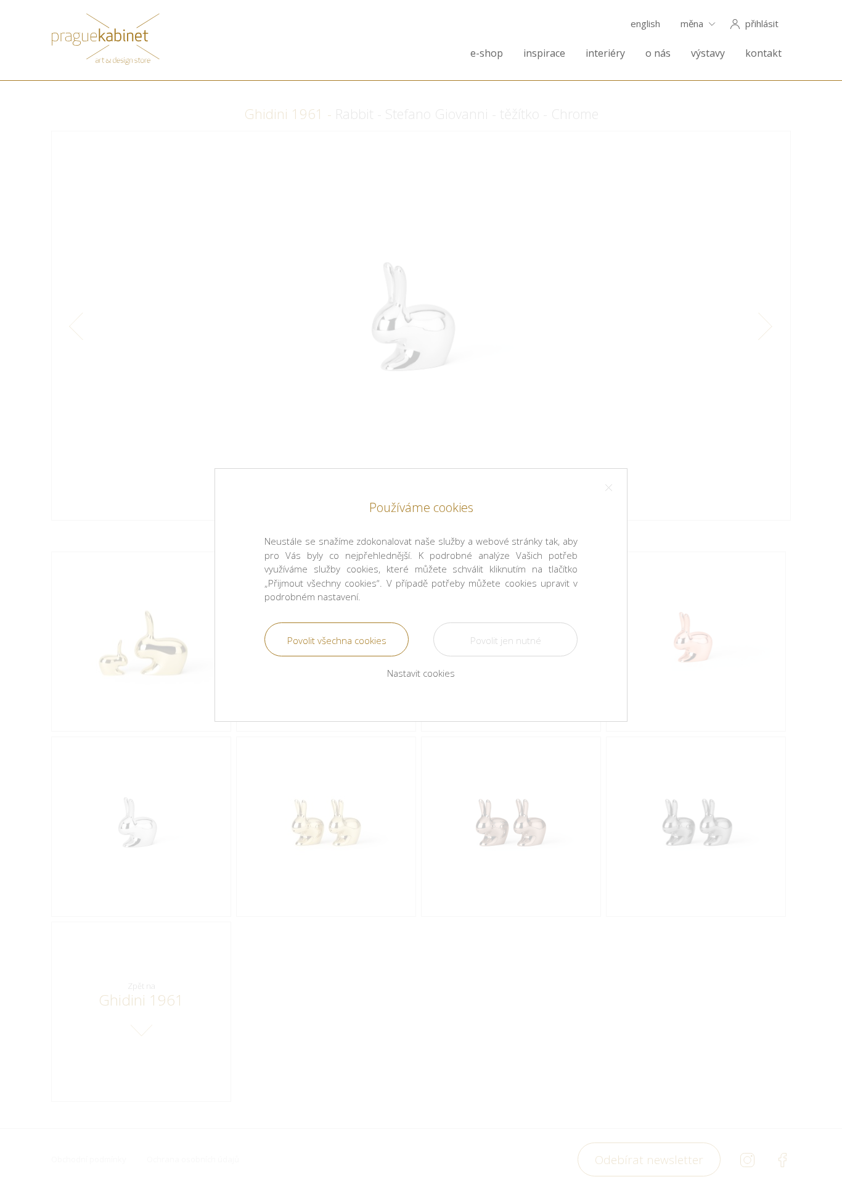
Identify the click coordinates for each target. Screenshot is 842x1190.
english (645, 24)
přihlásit (762, 24)
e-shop (486, 53)
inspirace (544, 53)
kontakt (763, 53)
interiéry (605, 53)
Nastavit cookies (421, 673)
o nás (658, 53)
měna (692, 24)
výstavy (708, 53)
